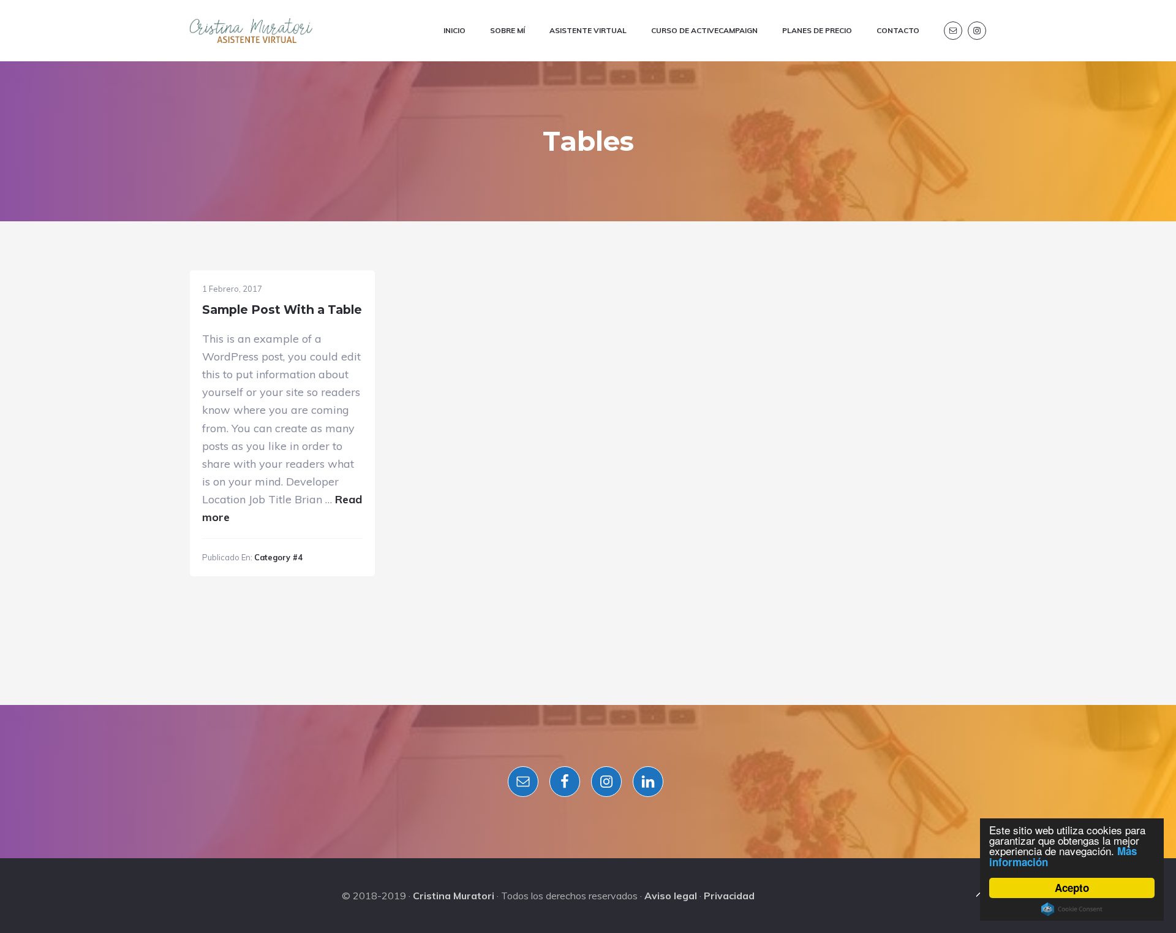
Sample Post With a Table (282, 309)
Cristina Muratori (453, 895)
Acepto (1072, 887)
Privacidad (729, 895)
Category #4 (278, 557)
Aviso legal (670, 895)
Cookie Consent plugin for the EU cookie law (1071, 909)
